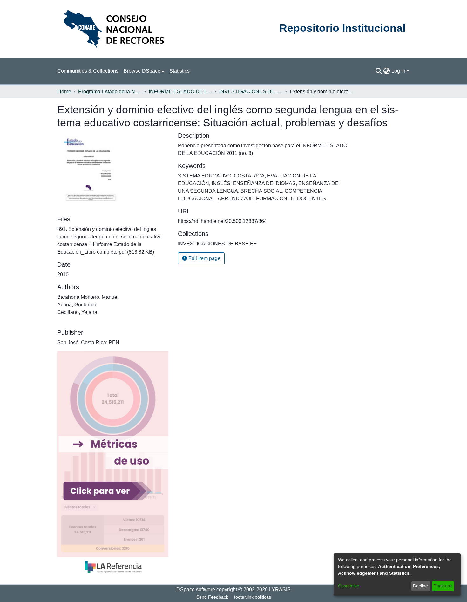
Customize (348, 585)
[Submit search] (379, 71)
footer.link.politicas (252, 596)
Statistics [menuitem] (179, 71)
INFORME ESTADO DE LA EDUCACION (180, 91)
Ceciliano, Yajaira (77, 312)
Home (64, 91)
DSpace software (195, 589)
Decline (420, 585)
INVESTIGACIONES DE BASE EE (251, 91)
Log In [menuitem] (398, 71)
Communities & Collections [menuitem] (87, 71)
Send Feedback (212, 596)
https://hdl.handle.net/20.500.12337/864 (222, 221)
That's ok (443, 585)
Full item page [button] (203, 258)
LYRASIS (280, 589)
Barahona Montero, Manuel (87, 297)
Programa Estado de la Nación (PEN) (110, 91)
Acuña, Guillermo (76, 304)
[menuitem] (144, 71)
